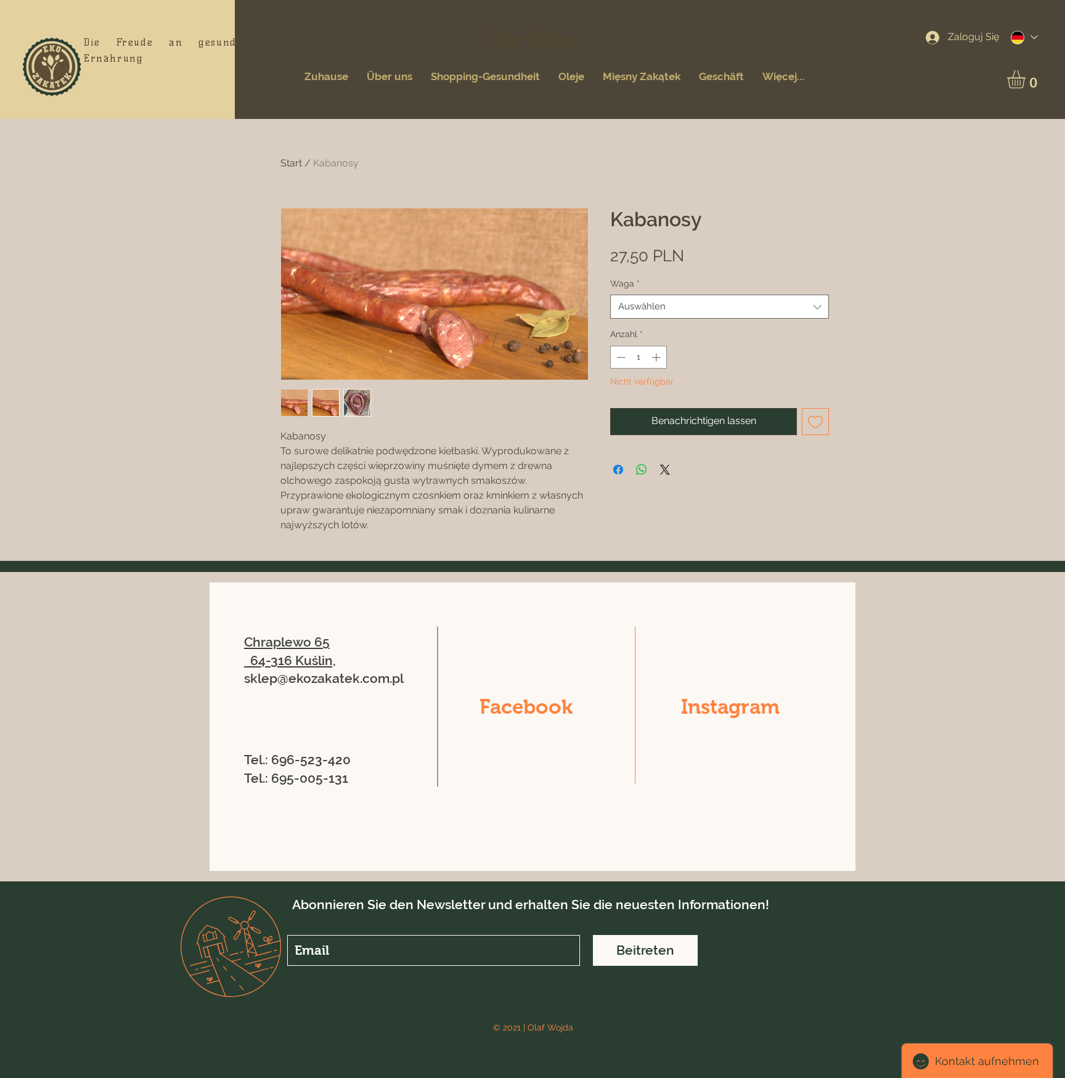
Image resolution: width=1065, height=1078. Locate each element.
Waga (625, 283)
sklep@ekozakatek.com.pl (324, 678)
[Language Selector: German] (1024, 37)
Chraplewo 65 (287, 642)
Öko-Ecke (532, 39)
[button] (1027, 79)
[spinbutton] (638, 357)
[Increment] (657, 357)
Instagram (730, 706)
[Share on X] (665, 469)
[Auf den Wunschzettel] (815, 421)
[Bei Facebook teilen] (618, 469)
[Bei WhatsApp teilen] (641, 469)
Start (291, 163)
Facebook (526, 706)
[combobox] (719, 307)
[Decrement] (619, 357)
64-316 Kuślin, (293, 660)
